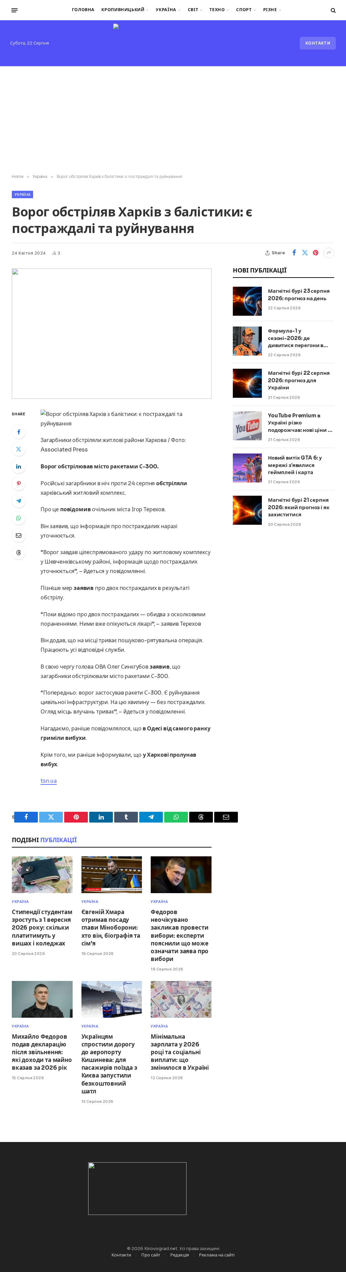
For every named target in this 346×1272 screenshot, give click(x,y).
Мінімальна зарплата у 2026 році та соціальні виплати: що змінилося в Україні (180, 1052)
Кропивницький (122, 9)
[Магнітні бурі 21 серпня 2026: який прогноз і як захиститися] (247, 510)
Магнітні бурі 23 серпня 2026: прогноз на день (299, 294)
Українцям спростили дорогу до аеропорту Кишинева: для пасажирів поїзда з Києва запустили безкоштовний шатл (109, 1064)
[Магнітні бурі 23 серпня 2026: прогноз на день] (247, 301)
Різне (270, 9)
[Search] (332, 10)
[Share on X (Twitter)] (305, 253)
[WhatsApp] (18, 518)
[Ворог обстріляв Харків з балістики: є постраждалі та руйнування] (112, 333)
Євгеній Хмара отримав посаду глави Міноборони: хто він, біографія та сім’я (110, 928)
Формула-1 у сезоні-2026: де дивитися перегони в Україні (295, 338)
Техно (217, 9)
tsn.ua (49, 780)
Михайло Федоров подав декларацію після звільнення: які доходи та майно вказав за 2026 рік (42, 1052)
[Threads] (18, 552)
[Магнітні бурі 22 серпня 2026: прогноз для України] (247, 383)
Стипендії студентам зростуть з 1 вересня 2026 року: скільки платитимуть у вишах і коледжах (42, 928)
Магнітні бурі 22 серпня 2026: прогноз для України (299, 380)
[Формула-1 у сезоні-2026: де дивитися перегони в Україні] (247, 341)
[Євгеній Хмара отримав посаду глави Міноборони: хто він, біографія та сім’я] (111, 874)
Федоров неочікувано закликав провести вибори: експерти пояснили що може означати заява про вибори (179, 936)
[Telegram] (18, 501)
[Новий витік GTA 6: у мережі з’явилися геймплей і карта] (247, 468)
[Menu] (14, 10)
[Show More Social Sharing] (328, 253)
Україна (166, 9)
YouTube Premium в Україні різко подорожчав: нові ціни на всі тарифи (301, 423)
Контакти (317, 43)
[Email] (18, 535)
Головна (83, 9)
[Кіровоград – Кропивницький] (172, 43)
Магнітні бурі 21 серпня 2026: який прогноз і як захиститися (298, 507)
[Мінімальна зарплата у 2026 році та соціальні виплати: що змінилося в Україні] (181, 999)
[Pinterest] (18, 483)
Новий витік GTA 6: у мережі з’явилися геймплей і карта (295, 465)
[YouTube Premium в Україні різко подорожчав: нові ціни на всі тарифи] (247, 425)
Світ (193, 9)
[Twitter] (18, 449)
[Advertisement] (173, 120)
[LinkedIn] (18, 466)
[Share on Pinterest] (316, 253)
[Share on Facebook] (294, 253)
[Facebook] (18, 432)
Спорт (243, 9)
